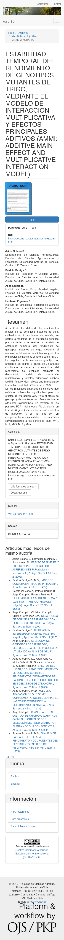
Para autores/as (20, 819)
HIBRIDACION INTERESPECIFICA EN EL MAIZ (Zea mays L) (33, 633)
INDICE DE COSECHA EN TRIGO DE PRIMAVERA (34, 581)
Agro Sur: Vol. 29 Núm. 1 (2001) (33, 624)
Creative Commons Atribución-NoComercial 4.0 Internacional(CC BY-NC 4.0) (32, 853)
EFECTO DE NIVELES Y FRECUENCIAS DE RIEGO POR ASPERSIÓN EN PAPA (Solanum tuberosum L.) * (35, 568)
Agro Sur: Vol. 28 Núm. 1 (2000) (30, 687)
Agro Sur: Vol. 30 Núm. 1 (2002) (30, 730)
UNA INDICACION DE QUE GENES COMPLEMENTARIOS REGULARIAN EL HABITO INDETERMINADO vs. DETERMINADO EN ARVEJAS (35, 698)
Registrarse (42, 4)
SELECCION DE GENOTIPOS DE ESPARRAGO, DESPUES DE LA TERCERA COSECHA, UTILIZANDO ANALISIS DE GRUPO (35, 646)
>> (13, 756)
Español (15, 783)
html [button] (32, 219)
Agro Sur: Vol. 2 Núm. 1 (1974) (29, 587)
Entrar (57, 4)
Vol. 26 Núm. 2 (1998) (24, 36)
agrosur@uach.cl (36, 901)
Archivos (23, 32)
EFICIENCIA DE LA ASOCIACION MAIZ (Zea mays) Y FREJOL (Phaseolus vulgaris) (34, 601)
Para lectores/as (20, 811)
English (15, 776)
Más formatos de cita (22, 486)
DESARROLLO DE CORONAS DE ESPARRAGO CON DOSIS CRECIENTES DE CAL (35, 619)
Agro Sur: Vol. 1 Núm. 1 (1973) (41, 637)
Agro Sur (9, 21)
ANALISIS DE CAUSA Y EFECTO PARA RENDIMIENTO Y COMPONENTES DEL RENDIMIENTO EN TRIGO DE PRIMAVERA (35, 740)
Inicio (11, 32)
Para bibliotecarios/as (23, 826)
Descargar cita (19, 492)
